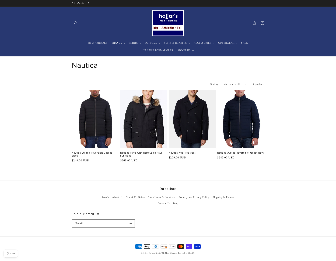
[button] (75, 23)
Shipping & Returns (223, 197)
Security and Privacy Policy (194, 197)
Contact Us (164, 203)
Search (105, 197)
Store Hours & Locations (161, 197)
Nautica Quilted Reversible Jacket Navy (240, 152)
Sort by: (214, 84)
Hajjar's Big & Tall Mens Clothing (163, 253)
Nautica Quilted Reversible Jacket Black (92, 154)
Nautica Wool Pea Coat (182, 152)
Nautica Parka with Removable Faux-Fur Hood (142, 154)
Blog (175, 203)
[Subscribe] (131, 223)
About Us (117, 197)
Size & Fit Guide (135, 197)
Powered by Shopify (186, 253)
